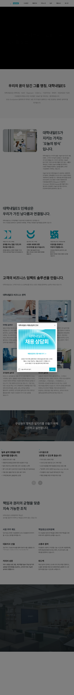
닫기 (52, 369)
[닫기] (54, 325)
